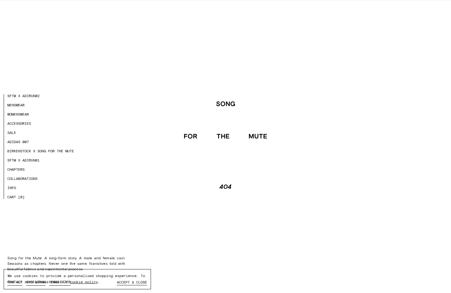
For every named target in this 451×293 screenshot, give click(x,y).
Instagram (35, 282)
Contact (14, 282)
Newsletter (60, 282)
